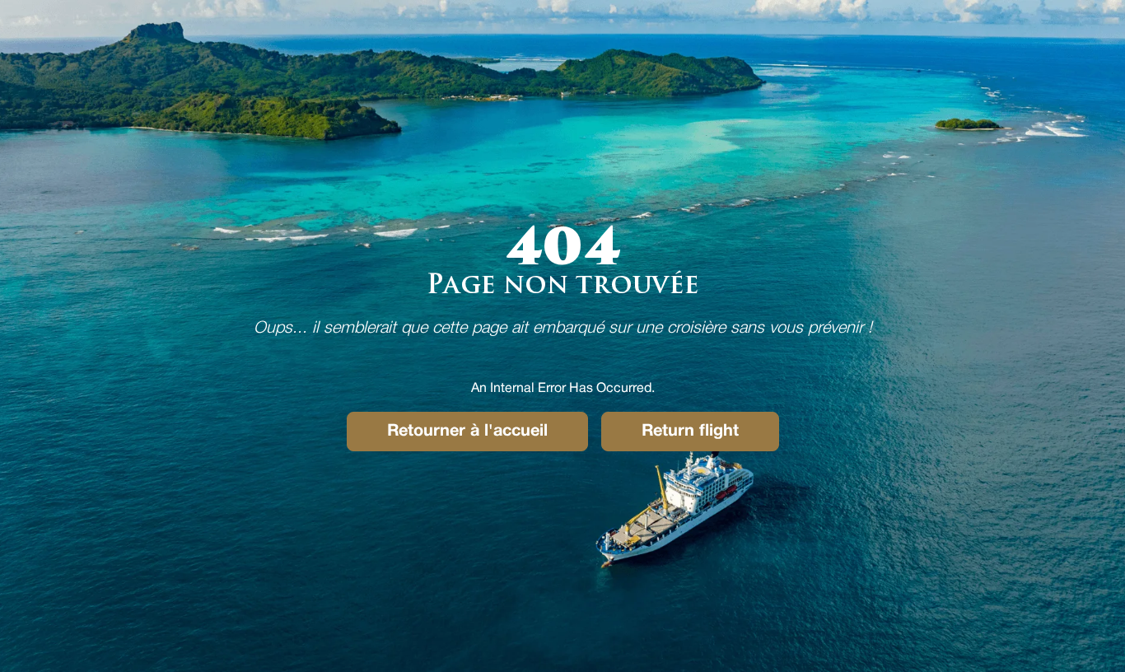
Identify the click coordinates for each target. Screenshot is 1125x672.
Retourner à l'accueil (467, 431)
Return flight (690, 431)
